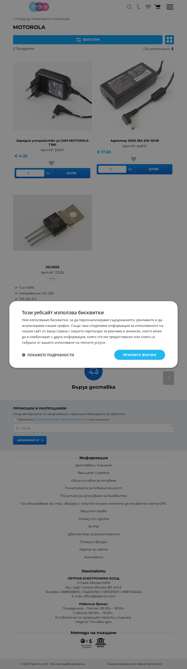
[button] (48, 354)
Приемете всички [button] (139, 354)
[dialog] (93, 334)
